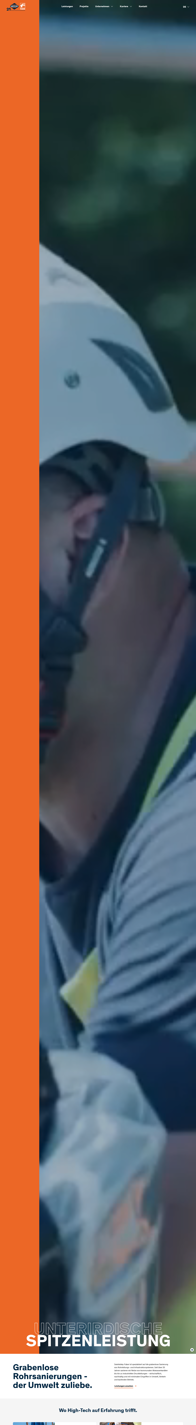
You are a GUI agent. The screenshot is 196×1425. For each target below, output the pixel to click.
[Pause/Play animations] (192, 1350)
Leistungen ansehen (123, 1386)
